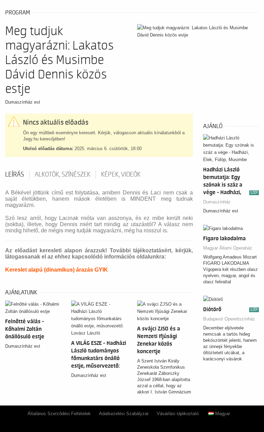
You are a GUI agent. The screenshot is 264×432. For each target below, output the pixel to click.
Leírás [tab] (14, 174)
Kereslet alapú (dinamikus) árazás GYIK (56, 270)
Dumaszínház (217, 201)
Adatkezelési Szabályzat (123, 413)
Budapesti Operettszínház (229, 319)
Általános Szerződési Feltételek (59, 413)
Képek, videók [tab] (121, 174)
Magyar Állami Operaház (227, 248)
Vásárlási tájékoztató (178, 413)
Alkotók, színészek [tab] (62, 174)
